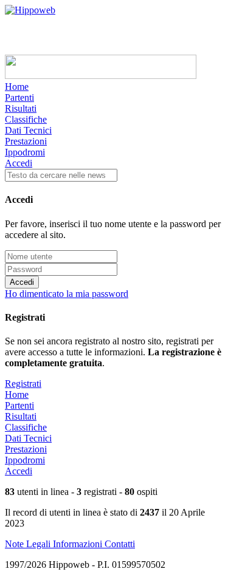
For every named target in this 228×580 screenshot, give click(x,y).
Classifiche (26, 119)
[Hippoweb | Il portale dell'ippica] (30, 10)
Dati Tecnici (28, 130)
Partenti (19, 97)
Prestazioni (26, 141)
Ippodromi (25, 152)
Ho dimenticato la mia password (66, 293)
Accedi (18, 163)
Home (17, 86)
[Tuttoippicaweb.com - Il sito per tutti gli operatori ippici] (100, 75)
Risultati (20, 108)
